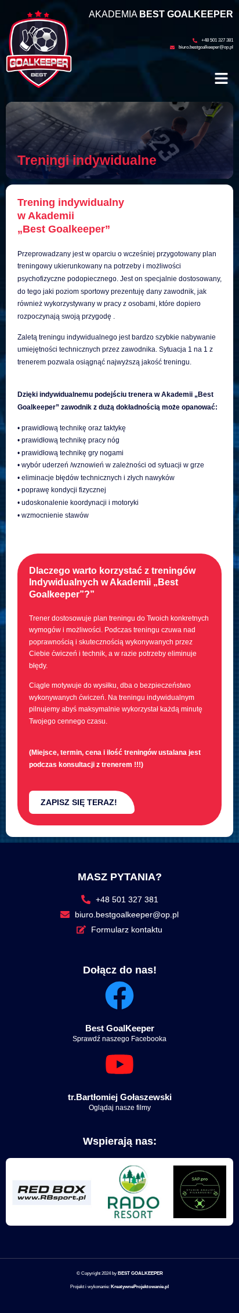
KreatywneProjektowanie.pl (140, 1286)
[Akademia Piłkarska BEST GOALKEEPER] (39, 85)
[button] (221, 79)
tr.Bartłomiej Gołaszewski (120, 1097)
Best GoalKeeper (119, 1028)
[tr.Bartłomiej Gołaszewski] (119, 1064)
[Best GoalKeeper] (119, 995)
